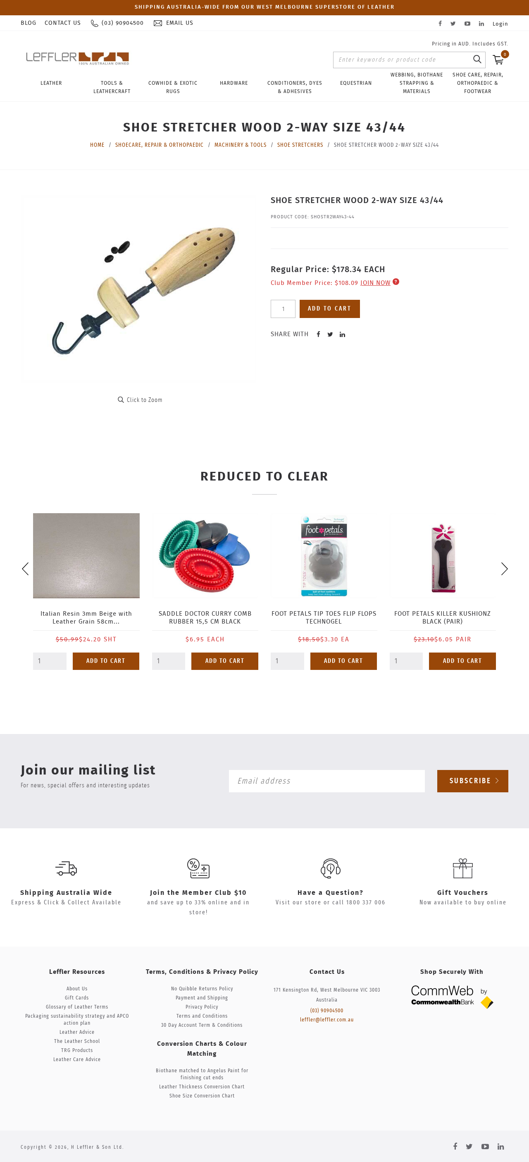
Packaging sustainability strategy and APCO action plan (77, 1020)
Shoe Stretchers (300, 145)
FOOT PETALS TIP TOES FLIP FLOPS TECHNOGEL (324, 618)
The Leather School (77, 1041)
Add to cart (330, 309)
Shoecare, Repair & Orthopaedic (159, 145)
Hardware (234, 83)
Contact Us (63, 23)
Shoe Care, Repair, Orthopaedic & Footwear (478, 83)
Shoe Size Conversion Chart (202, 1096)
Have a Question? (331, 892)
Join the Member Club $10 (198, 892)
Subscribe (472, 781)
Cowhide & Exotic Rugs (173, 87)
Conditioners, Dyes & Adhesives (294, 87)
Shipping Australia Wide (66, 892)
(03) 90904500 (326, 1011)
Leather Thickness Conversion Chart (202, 1087)
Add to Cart (106, 661)
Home (97, 145)
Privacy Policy (202, 1007)
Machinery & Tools (240, 145)
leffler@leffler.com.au (327, 1020)
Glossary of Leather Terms (77, 1007)
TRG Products (77, 1050)
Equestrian (356, 83)
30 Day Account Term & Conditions (202, 1025)
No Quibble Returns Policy (202, 989)
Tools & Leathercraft (112, 87)
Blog (28, 23)
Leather (51, 83)
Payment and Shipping (202, 998)
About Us (77, 989)
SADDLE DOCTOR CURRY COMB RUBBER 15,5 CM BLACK (205, 618)
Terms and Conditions (202, 1016)
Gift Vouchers (462, 892)
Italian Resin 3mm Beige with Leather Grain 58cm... (86, 618)
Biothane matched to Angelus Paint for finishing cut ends (202, 1074)
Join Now (375, 283)
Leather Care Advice (77, 1059)
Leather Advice (77, 1032)
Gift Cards (77, 998)
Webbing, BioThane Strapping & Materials (417, 83)
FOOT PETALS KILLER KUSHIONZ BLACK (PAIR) (442, 618)
